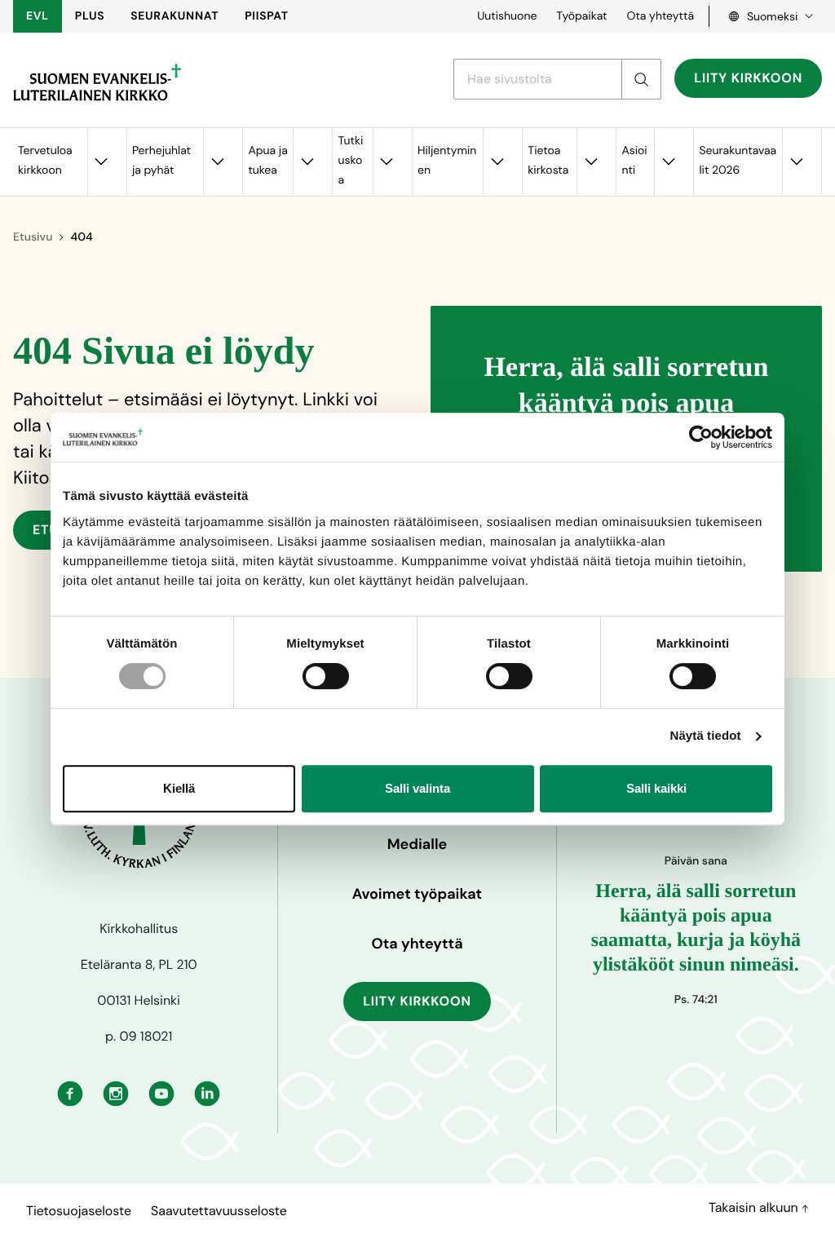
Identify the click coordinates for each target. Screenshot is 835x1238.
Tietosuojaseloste (78, 1210)
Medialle (417, 844)
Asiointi (634, 161)
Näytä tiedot (705, 736)
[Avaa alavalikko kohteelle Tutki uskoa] (386, 162)
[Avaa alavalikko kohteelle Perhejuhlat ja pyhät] (217, 162)
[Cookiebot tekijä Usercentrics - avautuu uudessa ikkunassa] (701, 437)
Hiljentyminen (447, 161)
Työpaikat (581, 16)
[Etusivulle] (97, 82)
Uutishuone (507, 16)
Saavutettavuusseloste (219, 1210)
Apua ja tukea (267, 161)
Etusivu (32, 237)
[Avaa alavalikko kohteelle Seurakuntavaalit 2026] (796, 162)
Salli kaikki (656, 788)
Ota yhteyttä (660, 16)
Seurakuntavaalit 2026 (737, 161)
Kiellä (179, 788)
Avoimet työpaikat (417, 894)
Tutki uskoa (350, 161)
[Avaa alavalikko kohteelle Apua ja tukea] (306, 162)
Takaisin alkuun (755, 1207)
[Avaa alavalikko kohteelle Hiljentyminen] (496, 162)
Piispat (267, 16)
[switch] (326, 676)
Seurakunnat (174, 16)
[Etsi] (640, 79)
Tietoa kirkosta (548, 161)
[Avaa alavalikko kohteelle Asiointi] (668, 162)
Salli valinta (417, 788)
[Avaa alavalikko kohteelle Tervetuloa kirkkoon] (101, 162)
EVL (37, 16)
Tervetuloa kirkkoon (45, 161)
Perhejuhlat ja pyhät (161, 161)
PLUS (89, 16)
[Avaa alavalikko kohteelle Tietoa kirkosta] (590, 162)
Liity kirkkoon (748, 77)
